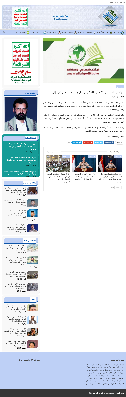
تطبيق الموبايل (21, 32)
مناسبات (90, 32)
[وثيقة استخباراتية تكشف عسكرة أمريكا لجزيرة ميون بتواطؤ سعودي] (32, 248)
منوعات (82, 32)
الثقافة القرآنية (104, 32)
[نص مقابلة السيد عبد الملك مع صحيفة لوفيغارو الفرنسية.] (32, 203)
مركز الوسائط (37, 32)
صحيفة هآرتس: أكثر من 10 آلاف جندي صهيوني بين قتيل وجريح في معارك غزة (16, 274)
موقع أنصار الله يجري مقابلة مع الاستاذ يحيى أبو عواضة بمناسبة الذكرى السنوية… (15, 227)
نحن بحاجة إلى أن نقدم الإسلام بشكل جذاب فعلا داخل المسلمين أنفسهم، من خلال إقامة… (19, 146)
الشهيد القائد (53, 32)
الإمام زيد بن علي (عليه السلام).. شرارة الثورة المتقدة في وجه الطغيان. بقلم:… (15, 331)
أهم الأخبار (120, 87)
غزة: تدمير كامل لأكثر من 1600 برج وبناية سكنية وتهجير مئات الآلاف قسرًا (15, 286)
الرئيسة (116, 32)
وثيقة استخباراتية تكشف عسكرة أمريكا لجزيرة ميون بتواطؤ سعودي (16, 248)
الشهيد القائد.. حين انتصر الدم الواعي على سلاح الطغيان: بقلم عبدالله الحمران (15, 319)
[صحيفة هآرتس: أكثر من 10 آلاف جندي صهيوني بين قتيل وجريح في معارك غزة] (32, 275)
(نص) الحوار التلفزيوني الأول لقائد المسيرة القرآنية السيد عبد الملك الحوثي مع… (15, 190)
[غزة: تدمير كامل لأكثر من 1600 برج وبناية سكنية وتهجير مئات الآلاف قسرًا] (32, 287)
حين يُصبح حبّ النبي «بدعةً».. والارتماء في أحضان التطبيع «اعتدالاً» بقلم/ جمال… (15, 307)
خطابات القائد (69, 32)
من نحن (122, 2)
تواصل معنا (114, 2)
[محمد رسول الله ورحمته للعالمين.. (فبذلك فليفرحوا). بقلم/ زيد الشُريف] (32, 344)
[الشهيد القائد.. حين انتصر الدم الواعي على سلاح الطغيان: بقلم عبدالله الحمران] (32, 320)
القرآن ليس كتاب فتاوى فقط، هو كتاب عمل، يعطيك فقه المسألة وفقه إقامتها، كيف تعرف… (21, 160)
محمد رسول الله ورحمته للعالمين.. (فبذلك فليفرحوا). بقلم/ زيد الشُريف (16, 343)
